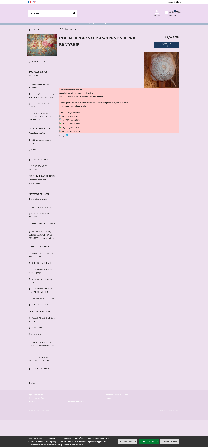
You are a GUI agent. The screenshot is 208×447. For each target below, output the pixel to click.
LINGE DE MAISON (39, 194)
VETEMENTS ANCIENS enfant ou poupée (40, 271)
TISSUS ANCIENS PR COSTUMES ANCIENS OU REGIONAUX (40, 116)
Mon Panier (105, 24)
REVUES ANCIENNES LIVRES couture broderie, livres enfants (41, 345)
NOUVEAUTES (38, 61)
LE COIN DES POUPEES (41, 311)
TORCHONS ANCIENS (41, 160)
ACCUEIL (35, 30)
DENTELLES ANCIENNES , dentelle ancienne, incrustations (42, 180)
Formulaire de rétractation (39, 398)
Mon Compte (115, 24)
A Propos (83, 24)
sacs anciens (36, 334)
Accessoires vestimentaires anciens (40, 280)
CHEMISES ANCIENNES (42, 263)
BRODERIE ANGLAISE (41, 207)
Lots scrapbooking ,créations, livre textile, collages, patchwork (41, 95)
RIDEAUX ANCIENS (39, 246)
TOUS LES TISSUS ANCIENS (38, 74)
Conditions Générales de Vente (116, 395)
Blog (33, 383)
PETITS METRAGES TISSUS (39, 105)
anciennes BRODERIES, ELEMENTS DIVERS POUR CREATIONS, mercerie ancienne (41, 235)
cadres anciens (36, 328)
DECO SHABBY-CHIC (40, 128)
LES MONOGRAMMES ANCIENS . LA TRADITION (40, 359)
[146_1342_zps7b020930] (69, 131)
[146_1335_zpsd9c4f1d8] (69, 124)
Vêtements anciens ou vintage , (43, 298)
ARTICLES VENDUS (40, 369)
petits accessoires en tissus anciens (40, 141)
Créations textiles (37, 133)
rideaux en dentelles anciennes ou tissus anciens (41, 255)
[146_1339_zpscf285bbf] (69, 128)
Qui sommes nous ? (36, 395)
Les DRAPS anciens (39, 199)
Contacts (125, 24)
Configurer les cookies (75, 401)
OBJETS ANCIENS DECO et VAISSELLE (42, 319)
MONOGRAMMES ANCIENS (38, 167)
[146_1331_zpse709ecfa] (69, 116)
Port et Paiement (94, 24)
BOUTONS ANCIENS (40, 305)
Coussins (34, 149)
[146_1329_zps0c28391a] (69, 120)
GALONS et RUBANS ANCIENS (39, 215)
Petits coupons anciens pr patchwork (40, 85)
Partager (62, 136)
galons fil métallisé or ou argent (43, 223)
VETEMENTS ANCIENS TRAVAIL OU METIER (40, 290)
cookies (32, 401)
